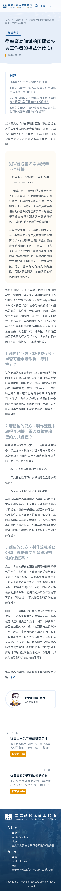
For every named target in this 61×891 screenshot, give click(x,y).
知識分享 (13, 32)
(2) (15, 677)
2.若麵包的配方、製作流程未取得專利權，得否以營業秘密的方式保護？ (33, 99)
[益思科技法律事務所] (17, 6)
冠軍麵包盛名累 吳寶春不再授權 (28, 82)
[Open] (56, 5)
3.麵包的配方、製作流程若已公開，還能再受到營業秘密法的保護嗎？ (33, 109)
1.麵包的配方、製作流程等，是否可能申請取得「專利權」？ (33, 89)
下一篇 (47, 770)
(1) (10, 677)
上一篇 (14, 732)
